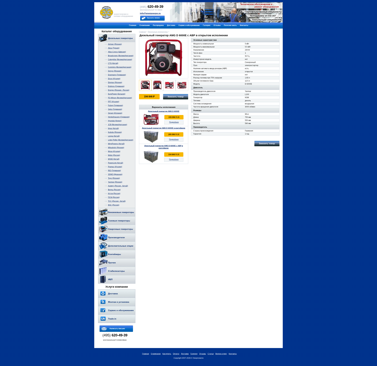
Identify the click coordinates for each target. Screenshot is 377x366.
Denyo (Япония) (114, 71)
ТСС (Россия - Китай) (117, 201)
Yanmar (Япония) (115, 182)
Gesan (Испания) (115, 113)
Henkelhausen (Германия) (119, 117)
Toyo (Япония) (114, 178)
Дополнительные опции (120, 246)
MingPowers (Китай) (116, 144)
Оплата (176, 354)
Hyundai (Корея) (114, 121)
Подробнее (174, 122)
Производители (116, 237)
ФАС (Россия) (113, 205)
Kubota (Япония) (115, 132)
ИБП (110, 279)
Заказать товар (176, 96)
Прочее (112, 262)
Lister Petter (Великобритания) (120, 140)
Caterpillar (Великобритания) (120, 59)
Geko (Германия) (115, 109)
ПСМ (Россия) (114, 197)
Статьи (211, 354)
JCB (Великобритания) (117, 125)
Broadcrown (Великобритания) (120, 56)
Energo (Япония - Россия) (118, 90)
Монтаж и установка (118, 302)
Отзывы (217, 25)
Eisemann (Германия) (117, 75)
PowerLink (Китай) (115, 163)
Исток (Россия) (114, 193)
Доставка (171, 25)
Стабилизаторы (116, 271)
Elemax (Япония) (115, 82)
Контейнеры (114, 254)
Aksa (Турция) (113, 48)
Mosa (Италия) (114, 151)
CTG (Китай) (113, 63)
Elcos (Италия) (114, 79)
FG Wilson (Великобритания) (120, 98)
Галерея (206, 25)
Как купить (166, 354)
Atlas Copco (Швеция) (117, 52)
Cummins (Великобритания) (119, 67)
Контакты (244, 25)
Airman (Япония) (115, 44)
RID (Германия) (114, 171)
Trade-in (112, 319)
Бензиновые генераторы (121, 212)
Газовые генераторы (119, 220)
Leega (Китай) (114, 136)
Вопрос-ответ (221, 354)
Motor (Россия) (114, 155)
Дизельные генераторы (120, 38)
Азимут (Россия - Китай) (118, 186)
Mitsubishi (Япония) (116, 148)
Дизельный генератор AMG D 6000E (163, 111)
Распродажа (158, 25)
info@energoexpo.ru (150, 13)
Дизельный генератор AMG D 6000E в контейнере (163, 128)
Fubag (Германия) (115, 105)
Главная (132, 25)
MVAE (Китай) (113, 159)
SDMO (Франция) (115, 174)
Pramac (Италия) (115, 167)
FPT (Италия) (113, 102)
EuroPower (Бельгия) (116, 94)
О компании (144, 25)
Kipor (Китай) (113, 128)
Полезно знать (230, 25)
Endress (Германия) (116, 86)
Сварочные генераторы (120, 229)
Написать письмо (117, 329)
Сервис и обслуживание (189, 25)
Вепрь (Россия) (114, 190)
